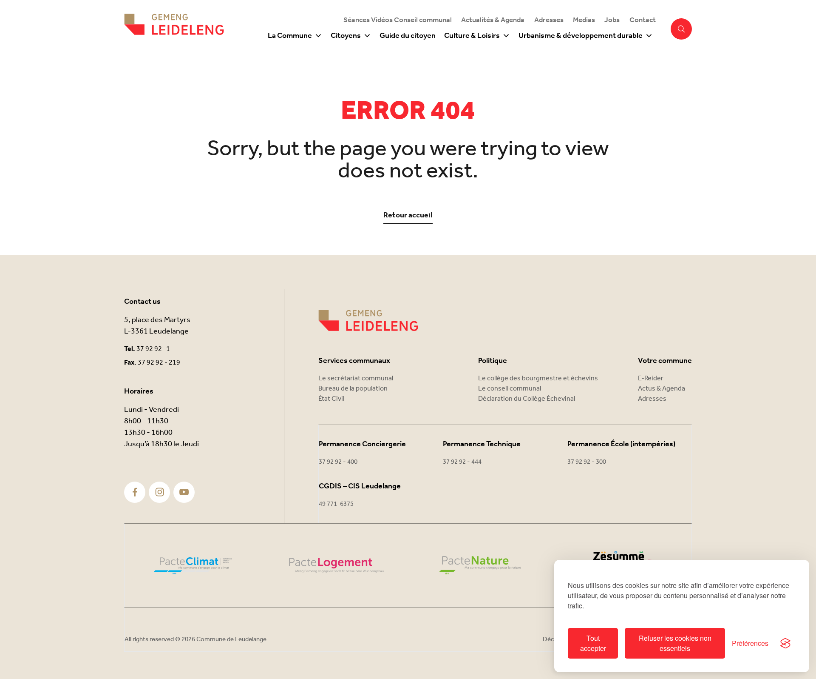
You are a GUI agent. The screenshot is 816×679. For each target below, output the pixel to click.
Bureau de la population (353, 388)
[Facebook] (135, 492)
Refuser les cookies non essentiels (675, 643)
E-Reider (650, 378)
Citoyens (346, 36)
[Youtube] (184, 492)
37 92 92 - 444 (462, 462)
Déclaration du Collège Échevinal (526, 398)
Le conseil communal (509, 388)
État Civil (331, 398)
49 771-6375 (336, 504)
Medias (584, 20)
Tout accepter (593, 643)
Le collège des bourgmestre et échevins (538, 378)
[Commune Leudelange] (368, 320)
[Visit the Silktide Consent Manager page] (785, 643)
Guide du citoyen (408, 36)
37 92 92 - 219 (159, 362)
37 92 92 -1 (153, 349)
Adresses (549, 20)
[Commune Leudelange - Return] (174, 29)
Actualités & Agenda (492, 20)
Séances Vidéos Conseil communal (397, 20)
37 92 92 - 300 (586, 462)
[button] (681, 29)
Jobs (612, 20)
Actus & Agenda (661, 388)
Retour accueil (408, 215)
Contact (642, 20)
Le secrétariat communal (355, 378)
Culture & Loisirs (472, 36)
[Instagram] (159, 492)
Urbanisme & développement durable (580, 36)
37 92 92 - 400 (338, 462)
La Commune (290, 36)
